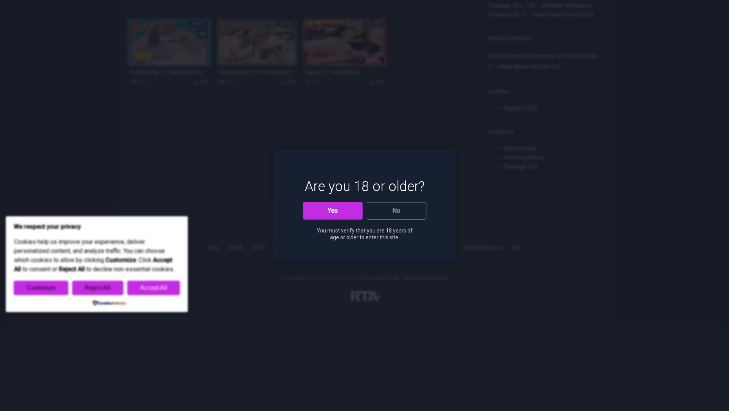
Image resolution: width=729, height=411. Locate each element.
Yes (333, 210)
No (397, 210)
